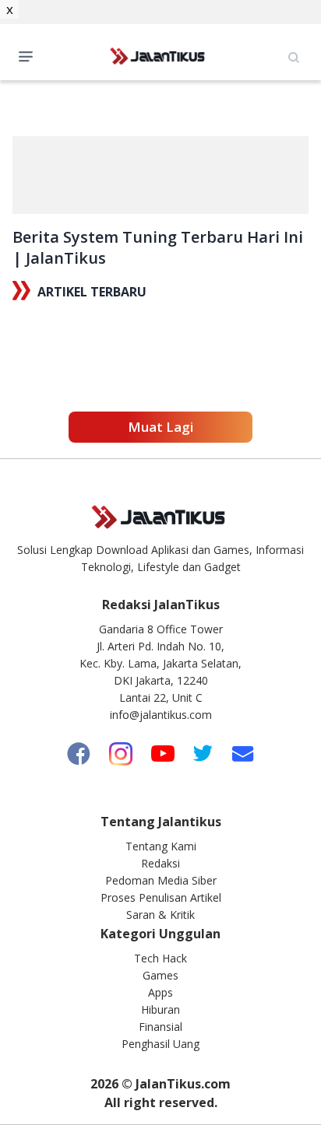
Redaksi (160, 863)
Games (160, 975)
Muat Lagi (160, 427)
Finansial (160, 1026)
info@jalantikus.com (161, 714)
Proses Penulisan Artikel (161, 897)
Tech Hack (160, 958)
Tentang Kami (160, 846)
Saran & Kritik (160, 914)
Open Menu (30, 55)
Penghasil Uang (160, 1043)
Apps (160, 992)
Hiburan (160, 1009)
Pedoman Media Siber (161, 880)
